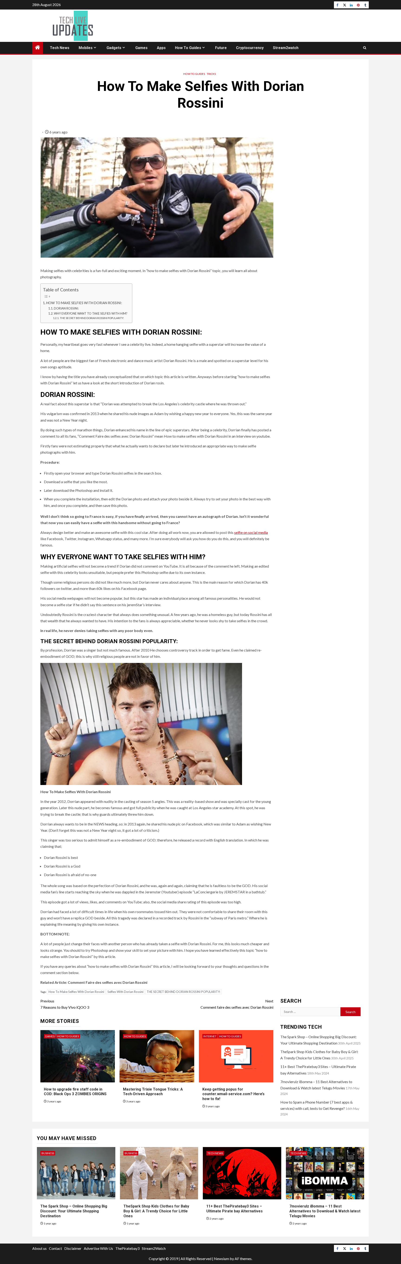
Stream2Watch (154, 1248)
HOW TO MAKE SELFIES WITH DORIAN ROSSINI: (84, 303)
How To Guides (188, 48)
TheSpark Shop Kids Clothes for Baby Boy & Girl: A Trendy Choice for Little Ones (156, 1211)
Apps (161, 48)
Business (48, 1153)
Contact (55, 1248)
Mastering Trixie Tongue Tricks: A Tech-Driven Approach (153, 1091)
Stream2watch (285, 48)
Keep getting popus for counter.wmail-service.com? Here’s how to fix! (233, 1094)
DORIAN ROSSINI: (66, 308)
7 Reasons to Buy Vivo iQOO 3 (64, 1004)
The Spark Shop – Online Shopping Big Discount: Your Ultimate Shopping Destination (73, 1211)
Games (141, 48)
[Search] (365, 47)
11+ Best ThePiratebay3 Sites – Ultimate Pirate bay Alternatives (234, 1208)
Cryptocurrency (250, 48)
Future (221, 48)
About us (39, 1248)
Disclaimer (72, 1248)
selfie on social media (251, 532)
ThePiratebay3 (127, 1248)
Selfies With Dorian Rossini (125, 992)
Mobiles (86, 48)
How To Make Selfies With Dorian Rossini (76, 992)
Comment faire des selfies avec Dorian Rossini (236, 1004)
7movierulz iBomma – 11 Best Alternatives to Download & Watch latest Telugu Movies (324, 1211)
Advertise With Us (98, 1248)
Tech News (59, 48)
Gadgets (114, 48)
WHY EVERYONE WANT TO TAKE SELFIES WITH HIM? (90, 313)
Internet (210, 1036)
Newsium (221, 1258)
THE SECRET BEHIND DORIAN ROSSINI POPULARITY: (92, 317)
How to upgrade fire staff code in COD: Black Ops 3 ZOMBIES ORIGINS (75, 1091)
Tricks (211, 74)
